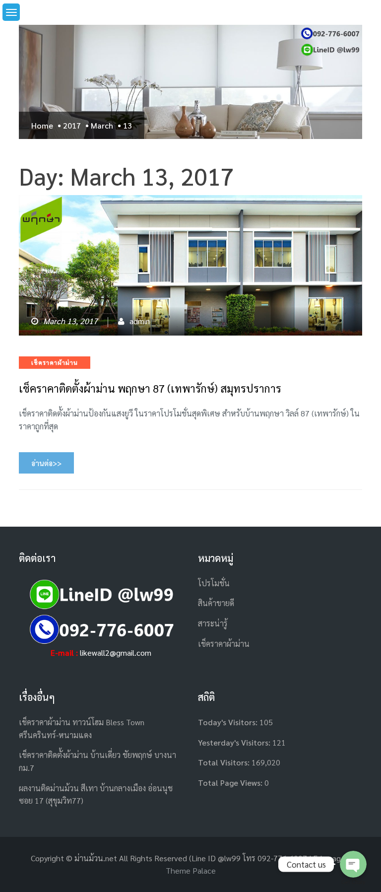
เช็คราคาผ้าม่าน (54, 362)
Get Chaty (353, 882)
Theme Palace (191, 870)
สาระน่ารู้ (213, 623)
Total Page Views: (231, 782)
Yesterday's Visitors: (235, 742)
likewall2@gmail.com (115, 652)
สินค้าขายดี (216, 603)
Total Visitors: (225, 762)
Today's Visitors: (228, 722)
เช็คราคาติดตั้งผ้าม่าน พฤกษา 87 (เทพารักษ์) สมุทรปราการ (150, 388)
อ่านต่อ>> (46, 463)
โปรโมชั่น (214, 583)
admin (139, 321)
